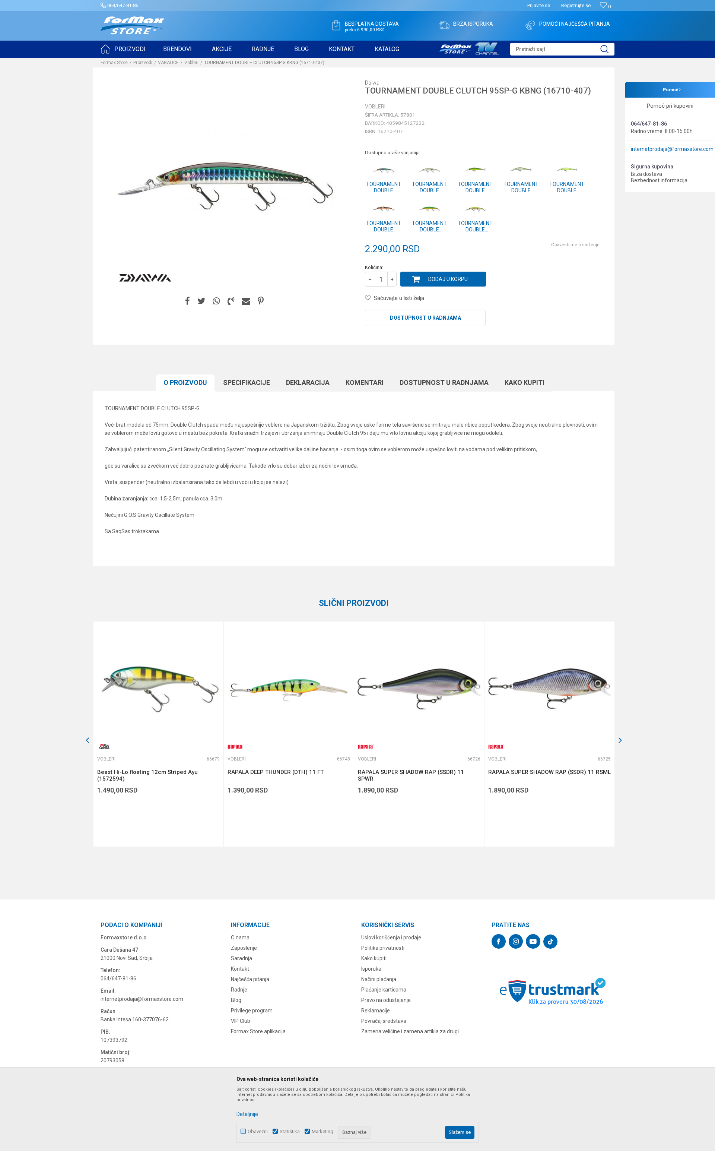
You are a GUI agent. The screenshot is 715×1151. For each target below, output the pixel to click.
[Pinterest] (261, 301)
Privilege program (252, 1011)
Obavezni (258, 1131)
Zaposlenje (244, 948)
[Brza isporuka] (444, 25)
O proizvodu (185, 382)
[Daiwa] (145, 278)
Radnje (239, 990)
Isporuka (371, 969)
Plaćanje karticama (383, 990)
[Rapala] (235, 746)
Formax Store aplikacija (258, 1031)
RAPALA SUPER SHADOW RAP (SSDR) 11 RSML (549, 772)
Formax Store (114, 62)
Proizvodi (142, 62)
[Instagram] (516, 941)
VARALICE (168, 62)
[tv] (469, 47)
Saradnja (241, 958)
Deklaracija (308, 382)
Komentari (365, 382)
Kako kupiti (524, 382)
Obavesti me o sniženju (575, 244)
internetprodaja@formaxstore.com (672, 149)
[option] (158, 734)
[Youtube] (533, 941)
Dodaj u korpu (448, 279)
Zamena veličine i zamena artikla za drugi (410, 1031)
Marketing (322, 1131)
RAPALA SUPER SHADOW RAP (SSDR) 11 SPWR (411, 775)
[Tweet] (201, 301)
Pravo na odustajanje (386, 1000)
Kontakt (240, 969)
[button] (562, 49)
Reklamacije (375, 1011)
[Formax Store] (132, 25)
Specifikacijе (246, 382)
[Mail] (246, 301)
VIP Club (240, 1021)
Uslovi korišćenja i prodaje (391, 937)
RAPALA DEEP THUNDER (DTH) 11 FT (276, 772)
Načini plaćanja (378, 979)
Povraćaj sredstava (383, 1021)
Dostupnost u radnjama (425, 318)
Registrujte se (576, 5)
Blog (236, 1000)
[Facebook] (187, 301)
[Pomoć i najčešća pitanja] (530, 25)
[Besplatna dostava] (336, 25)
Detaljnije (247, 1114)
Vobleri (191, 62)
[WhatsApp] (216, 301)
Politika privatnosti (382, 948)
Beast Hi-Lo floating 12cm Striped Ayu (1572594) (147, 775)
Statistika (290, 1131)
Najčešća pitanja (250, 979)
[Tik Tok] (550, 942)
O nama (240, 937)
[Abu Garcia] (104, 746)
